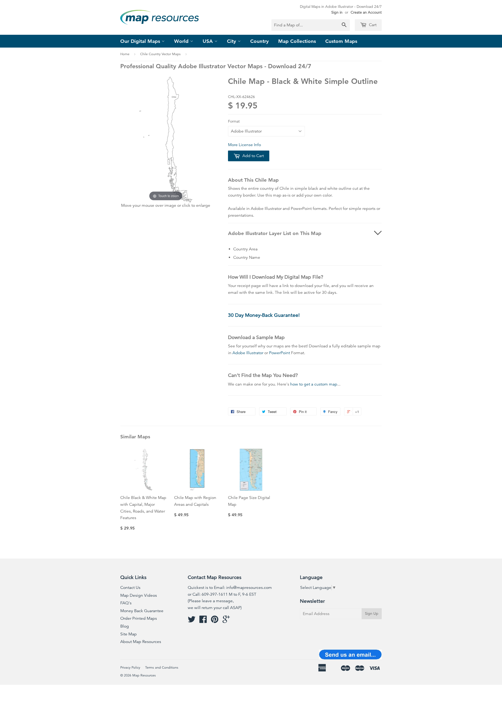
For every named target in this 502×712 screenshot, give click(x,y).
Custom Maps (341, 41)
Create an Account (366, 12)
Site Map (128, 634)
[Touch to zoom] (165, 139)
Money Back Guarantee (141, 610)
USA (208, 41)
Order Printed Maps (138, 618)
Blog (124, 626)
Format (234, 121)
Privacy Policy (130, 667)
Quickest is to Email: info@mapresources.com (230, 587)
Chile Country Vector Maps (160, 54)
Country (259, 41)
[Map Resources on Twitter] (192, 621)
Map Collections (297, 41)
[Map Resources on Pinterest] (215, 621)
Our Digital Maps (141, 41)
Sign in (337, 12)
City (232, 41)
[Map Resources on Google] (226, 621)
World (182, 41)
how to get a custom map (313, 384)
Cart (372, 24)
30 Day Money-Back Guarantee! (264, 315)
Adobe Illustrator (247, 352)
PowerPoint (279, 352)
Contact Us (130, 587)
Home (124, 54)
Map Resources (144, 675)
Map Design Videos (138, 595)
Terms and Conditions (161, 667)
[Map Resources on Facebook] (203, 621)
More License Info (244, 144)
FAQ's (126, 603)
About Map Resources (140, 641)
